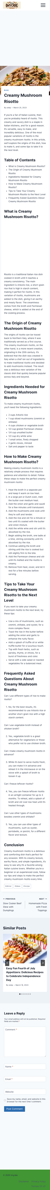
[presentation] (25, 948)
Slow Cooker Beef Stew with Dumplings (12, 905)
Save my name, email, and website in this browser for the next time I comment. (26, 1100)
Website (9, 1091)
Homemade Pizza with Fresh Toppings (38, 905)
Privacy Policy (39, 1181)
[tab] (20, 994)
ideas (17, 886)
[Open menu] (43, 5)
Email (9, 1079)
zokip (9, 108)
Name (9, 1066)
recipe (26, 886)
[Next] (43, 963)
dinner (8, 886)
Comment (11, 1029)
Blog (6, 90)
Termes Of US (38, 1186)
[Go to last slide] (7, 963)
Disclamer (24, 1181)
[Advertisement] (25, 39)
